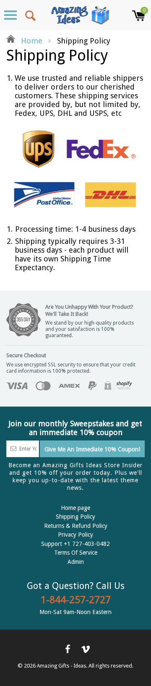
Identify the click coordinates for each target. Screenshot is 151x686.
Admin (76, 561)
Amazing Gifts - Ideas (61, 666)
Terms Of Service (75, 552)
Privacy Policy (75, 534)
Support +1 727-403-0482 (75, 543)
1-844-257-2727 (76, 600)
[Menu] (10, 15)
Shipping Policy (75, 516)
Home (30, 40)
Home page (75, 507)
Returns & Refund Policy (75, 525)
